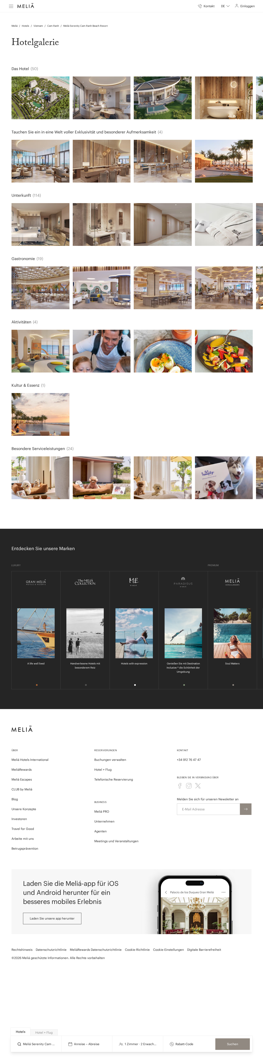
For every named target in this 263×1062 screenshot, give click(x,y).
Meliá (14, 25)
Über (15, 750)
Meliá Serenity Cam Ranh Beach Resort (85, 25)
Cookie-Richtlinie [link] (137, 950)
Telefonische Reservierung (113, 779)
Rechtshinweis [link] (22, 950)
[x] (198, 786)
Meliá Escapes (22, 779)
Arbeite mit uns (23, 839)
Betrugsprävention (25, 848)
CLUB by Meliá (22, 789)
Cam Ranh (53, 25)
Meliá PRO (101, 811)
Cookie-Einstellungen (168, 950)
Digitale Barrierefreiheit (204, 950)
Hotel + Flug (103, 770)
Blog (15, 799)
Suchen (232, 1044)
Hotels (25, 25)
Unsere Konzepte (24, 809)
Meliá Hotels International (30, 760)
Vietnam (38, 25)
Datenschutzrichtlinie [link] (51, 950)
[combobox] (225, 6)
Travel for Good (23, 829)
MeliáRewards (22, 770)
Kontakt (182, 750)
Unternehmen (104, 821)
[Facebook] (180, 786)
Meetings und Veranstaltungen (116, 841)
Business (100, 802)
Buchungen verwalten (110, 760)
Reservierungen (105, 750)
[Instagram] (189, 786)
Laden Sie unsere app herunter (52, 918)
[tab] (20, 1031)
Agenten (100, 831)
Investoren (19, 819)
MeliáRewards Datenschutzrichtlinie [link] (96, 950)
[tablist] (132, 1032)
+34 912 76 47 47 (189, 760)
